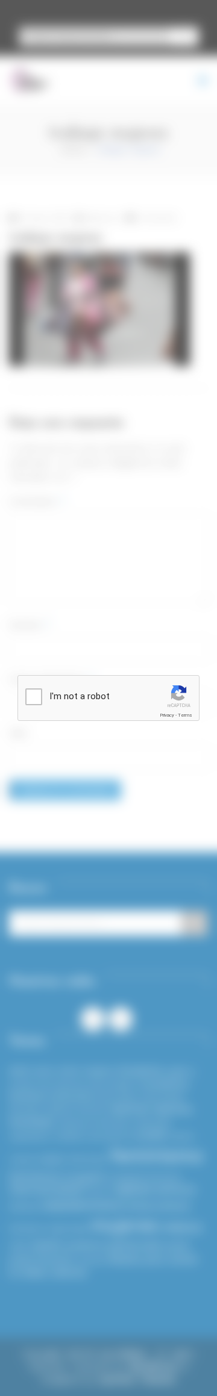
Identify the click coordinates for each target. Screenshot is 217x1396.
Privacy (167, 715)
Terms (185, 715)
